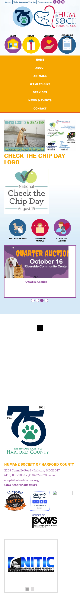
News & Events (40, 100)
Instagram (63, 2)
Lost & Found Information (67, 36)
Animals (40, 76)
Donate (31, 36)
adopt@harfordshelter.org (21, 480)
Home (40, 60)
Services (40, 92)
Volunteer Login (45, 2)
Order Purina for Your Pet (24, 2)
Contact (40, 108)
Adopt (13, 36)
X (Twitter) (59, 2)
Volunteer (49, 36)
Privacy (8, 2)
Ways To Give (40, 84)
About (40, 68)
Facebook (55, 2)
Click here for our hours (20, 485)
